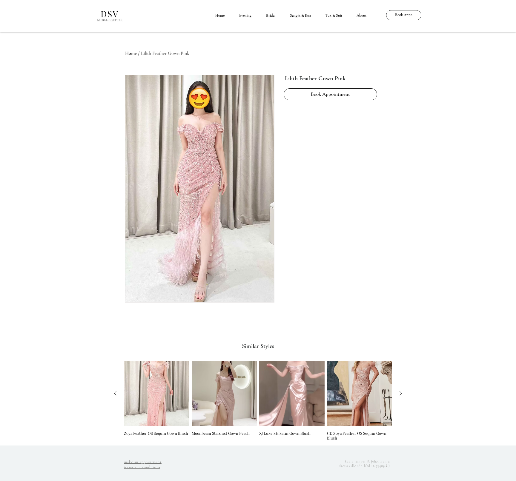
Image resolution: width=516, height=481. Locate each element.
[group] (258, 401)
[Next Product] (400, 393)
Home (131, 53)
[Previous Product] (115, 393)
